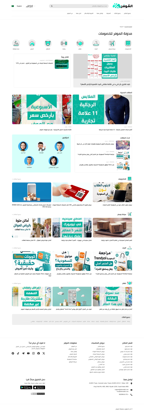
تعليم (84, 321)
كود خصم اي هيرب (127, 364)
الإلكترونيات (39, 321)
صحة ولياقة (112, 321)
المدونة (108, 13)
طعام (124, 283)
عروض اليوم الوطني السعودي (96, 359)
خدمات (93, 321)
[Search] (52, 6)
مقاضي (33, 321)
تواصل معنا (100, 13)
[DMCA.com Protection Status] (28, 394)
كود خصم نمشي (127, 367)
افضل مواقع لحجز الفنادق (98, 369)
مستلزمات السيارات (77, 321)
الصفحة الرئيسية (128, 26)
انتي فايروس (66, 321)
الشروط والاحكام (89, 13)
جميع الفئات (117, 13)
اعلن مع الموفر (73, 349)
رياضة (128, 321)
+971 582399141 (123, 394)
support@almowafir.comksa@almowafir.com (121, 390)
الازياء (124, 247)
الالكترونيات (122, 179)
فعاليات (46, 321)
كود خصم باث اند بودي (126, 351)
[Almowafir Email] (131, 390)
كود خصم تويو (128, 349)
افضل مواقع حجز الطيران (98, 367)
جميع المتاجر (127, 13)
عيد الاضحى (101, 364)
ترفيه (97, 321)
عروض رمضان (101, 362)
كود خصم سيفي (127, 354)
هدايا (88, 321)
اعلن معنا (78, 13)
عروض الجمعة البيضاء (99, 354)
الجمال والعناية (104, 321)
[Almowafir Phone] (131, 395)
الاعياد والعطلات (100, 349)
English (19, 6)
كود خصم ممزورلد (127, 356)
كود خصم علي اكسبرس (126, 362)
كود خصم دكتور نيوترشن (125, 369)
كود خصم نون (128, 346)
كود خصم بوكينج (127, 359)
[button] (43, 353)
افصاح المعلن (73, 354)
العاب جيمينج (58, 321)
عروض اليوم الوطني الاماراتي (97, 356)
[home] (122, 6)
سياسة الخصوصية (72, 359)
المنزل (119, 321)
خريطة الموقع (73, 362)
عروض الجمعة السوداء (98, 351)
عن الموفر (70, 13)
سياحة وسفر (121, 214)
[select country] (13, 6)
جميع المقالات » (16, 179)
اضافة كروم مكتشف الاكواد (97, 372)
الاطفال (124, 321)
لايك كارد (51, 321)
